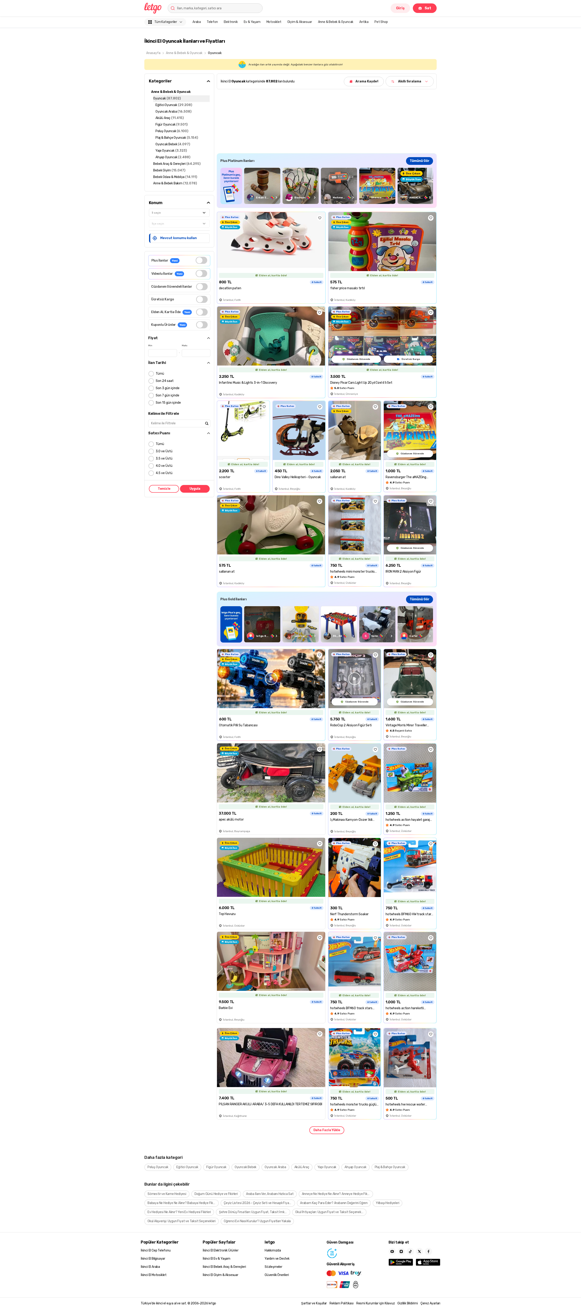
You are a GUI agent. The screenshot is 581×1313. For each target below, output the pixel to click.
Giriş (400, 8)
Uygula (195, 489)
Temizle (164, 489)
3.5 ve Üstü (164, 458)
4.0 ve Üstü (164, 466)
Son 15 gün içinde (168, 403)
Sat (428, 8)
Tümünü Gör (419, 161)
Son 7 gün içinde (167, 395)
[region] (326, 186)
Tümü (160, 374)
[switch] (201, 260)
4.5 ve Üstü (164, 473)
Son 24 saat (165, 381)
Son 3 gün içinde (168, 388)
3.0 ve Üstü (164, 451)
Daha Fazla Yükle (326, 1130)
